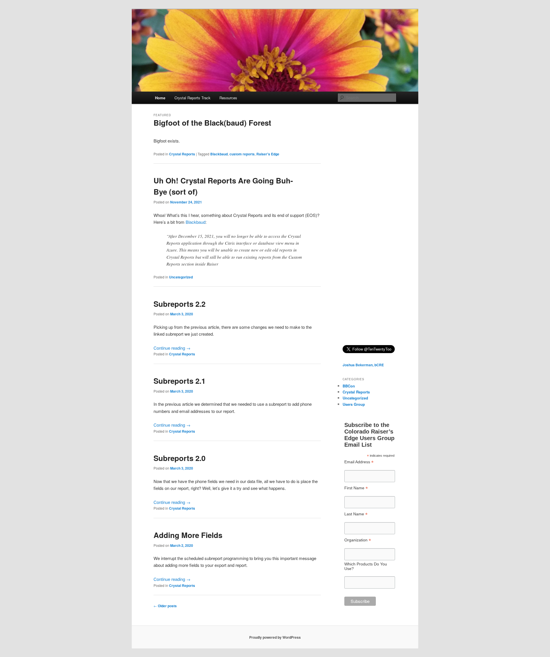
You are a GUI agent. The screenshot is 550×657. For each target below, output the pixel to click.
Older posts (165, 605)
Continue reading (172, 348)
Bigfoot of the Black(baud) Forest (212, 122)
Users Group (354, 404)
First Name (356, 488)
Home (160, 97)
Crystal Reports (182, 154)
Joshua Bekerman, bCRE (363, 364)
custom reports (242, 154)
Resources (228, 97)
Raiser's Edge (267, 154)
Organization (357, 540)
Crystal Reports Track (192, 97)
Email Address (359, 462)
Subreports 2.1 (179, 380)
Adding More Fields (188, 535)
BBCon (349, 386)
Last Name (356, 514)
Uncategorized (181, 277)
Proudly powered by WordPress (275, 637)
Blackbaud (219, 154)
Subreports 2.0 (179, 458)
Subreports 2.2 (179, 303)
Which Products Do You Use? (365, 566)
